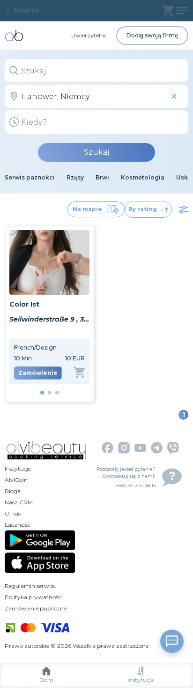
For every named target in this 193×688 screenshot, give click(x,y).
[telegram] (157, 448)
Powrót (26, 10)
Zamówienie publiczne (36, 608)
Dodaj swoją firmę (152, 35)
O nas (13, 513)
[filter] (183, 209)
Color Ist (24, 304)
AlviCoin (16, 479)
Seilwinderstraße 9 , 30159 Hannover (49, 319)
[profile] (182, 10)
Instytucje (140, 679)
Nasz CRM (19, 502)
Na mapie (87, 209)
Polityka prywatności (34, 597)
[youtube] (140, 448)
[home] (14, 35)
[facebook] (107, 448)
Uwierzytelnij (89, 35)
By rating (142, 209)
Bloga (13, 490)
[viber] (173, 448)
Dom (46, 679)
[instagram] (124, 448)
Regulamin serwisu (31, 585)
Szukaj (96, 152)
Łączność (17, 524)
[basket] (168, 10)
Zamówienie (38, 372)
